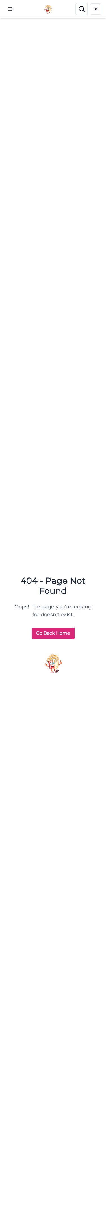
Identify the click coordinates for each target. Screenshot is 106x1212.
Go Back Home (53, 633)
